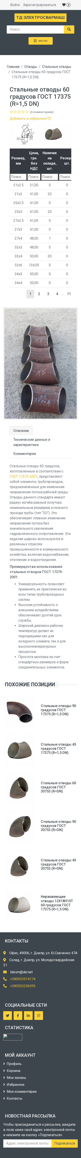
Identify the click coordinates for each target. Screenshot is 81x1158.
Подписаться (64, 1143)
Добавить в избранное (29, 118)
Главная (13, 67)
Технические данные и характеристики (31, 442)
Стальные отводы (56, 67)
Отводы (30, 67)
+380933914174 (22, 979)
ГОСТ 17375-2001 (24, 476)
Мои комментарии (22, 1091)
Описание (21, 431)
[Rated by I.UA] (12, 1037)
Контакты (14, 1098)
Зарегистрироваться (39, 5)
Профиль (14, 1064)
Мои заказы (16, 1078)
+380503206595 (22, 986)
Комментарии (24, 454)
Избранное (15, 1085)
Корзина (13, 1071)
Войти (15, 5)
